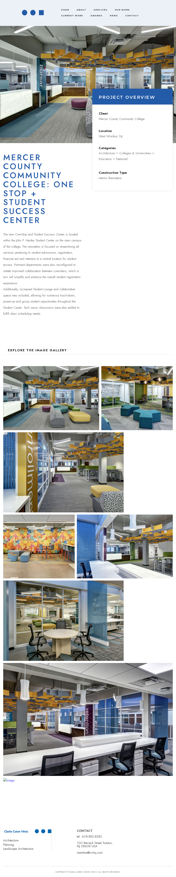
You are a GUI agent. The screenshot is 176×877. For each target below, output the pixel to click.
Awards (97, 15)
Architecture (107, 153)
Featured (122, 159)
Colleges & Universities (135, 153)
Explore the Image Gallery (37, 350)
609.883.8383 (92, 836)
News (114, 15)
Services (101, 10)
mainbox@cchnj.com (90, 852)
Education (105, 159)
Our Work (122, 10)
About (81, 10)
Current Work (72, 15)
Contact (132, 15)
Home (65, 10)
